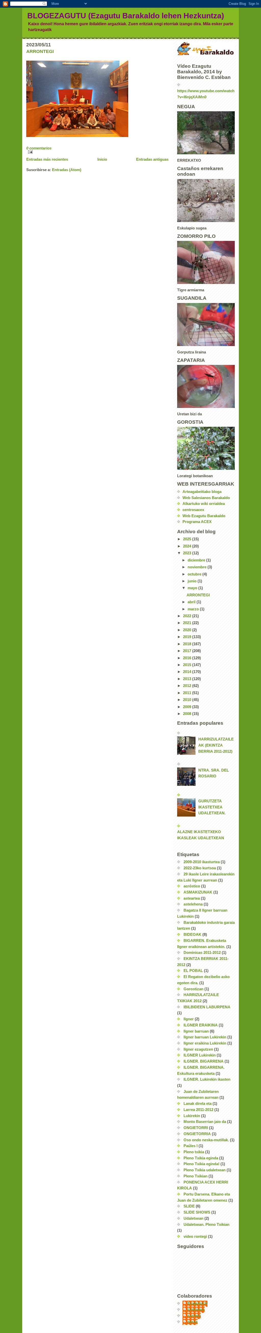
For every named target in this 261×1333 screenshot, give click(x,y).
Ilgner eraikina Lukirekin (205, 1043)
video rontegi (195, 1236)
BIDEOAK (192, 934)
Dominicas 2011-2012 (202, 953)
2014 (187, 672)
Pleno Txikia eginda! (201, 1164)
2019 (187, 637)
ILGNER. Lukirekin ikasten (207, 1079)
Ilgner (189, 1019)
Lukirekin (192, 1116)
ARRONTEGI (40, 51)
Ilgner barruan (196, 1031)
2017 (187, 651)
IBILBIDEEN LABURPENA (207, 1007)
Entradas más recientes (47, 159)
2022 (187, 616)
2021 (187, 623)
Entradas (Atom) (66, 170)
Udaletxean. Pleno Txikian (206, 1224)
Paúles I (191, 1146)
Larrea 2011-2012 (198, 1110)
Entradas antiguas (152, 159)
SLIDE (189, 1206)
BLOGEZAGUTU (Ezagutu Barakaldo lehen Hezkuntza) (125, 15)
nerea (193, 1322)
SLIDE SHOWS (197, 1212)
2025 (187, 539)
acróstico (192, 886)
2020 (187, 630)
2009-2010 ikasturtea (202, 862)
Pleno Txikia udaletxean (205, 1170)
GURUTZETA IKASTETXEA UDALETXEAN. (212, 807)
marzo (194, 609)
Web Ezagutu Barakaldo (203, 516)
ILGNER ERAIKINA (201, 1025)
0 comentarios (38, 148)
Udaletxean (193, 1218)
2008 (187, 714)
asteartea (192, 898)
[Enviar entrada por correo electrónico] (97, 152)
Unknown (196, 1310)
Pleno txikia (194, 1152)
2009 (187, 707)
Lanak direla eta (198, 1104)
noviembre (197, 567)
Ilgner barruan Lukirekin (205, 1037)
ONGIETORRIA (197, 1134)
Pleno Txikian (195, 1176)
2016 (187, 658)
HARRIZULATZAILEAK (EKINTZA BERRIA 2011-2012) (216, 745)
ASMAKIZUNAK (198, 892)
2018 (187, 644)
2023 (187, 553)
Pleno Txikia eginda (201, 1158)
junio (193, 581)
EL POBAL (193, 971)
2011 (187, 693)
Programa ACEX (197, 522)
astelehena (193, 904)
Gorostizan (193, 989)
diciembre (197, 560)
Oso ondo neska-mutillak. (206, 1140)
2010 (187, 700)
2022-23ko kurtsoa (200, 868)
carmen (194, 1316)
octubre (195, 574)
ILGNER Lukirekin (200, 1055)
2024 (187, 546)
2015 (187, 665)
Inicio (102, 159)
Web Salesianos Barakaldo (206, 498)
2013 (187, 679)
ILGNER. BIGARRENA (204, 1061)
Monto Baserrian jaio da (205, 1122)
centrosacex (193, 510)
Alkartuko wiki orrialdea (203, 504)
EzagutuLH (197, 1303)
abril (192, 602)
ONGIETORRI (196, 1128)
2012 (187, 686)
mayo (193, 588)
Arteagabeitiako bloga (201, 492)
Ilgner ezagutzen (198, 1049)
